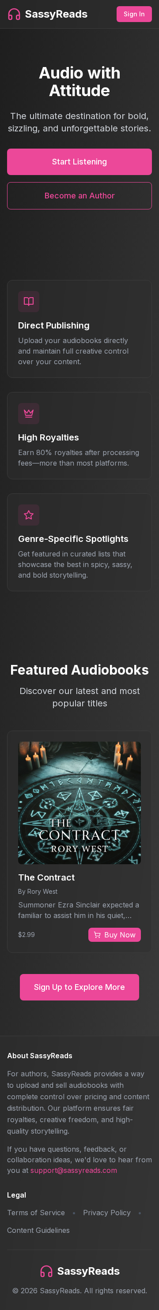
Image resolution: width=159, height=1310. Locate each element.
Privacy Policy (107, 1212)
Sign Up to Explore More (79, 987)
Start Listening (79, 161)
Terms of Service (36, 1212)
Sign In (134, 14)
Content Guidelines (38, 1230)
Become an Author (80, 195)
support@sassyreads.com (73, 1170)
